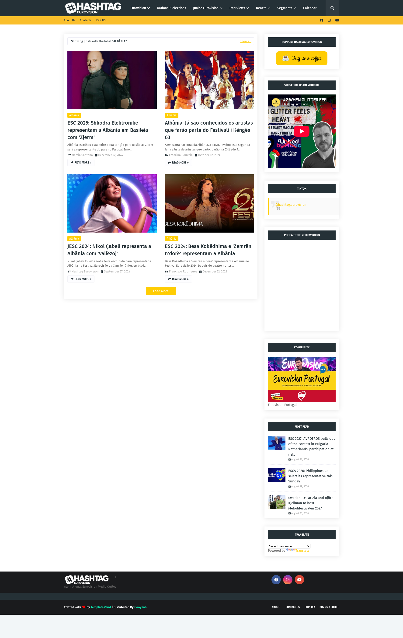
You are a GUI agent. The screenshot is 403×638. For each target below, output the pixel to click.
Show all (245, 41)
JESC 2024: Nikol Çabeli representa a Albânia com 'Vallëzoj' (109, 250)
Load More (161, 291)
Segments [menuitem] (284, 8)
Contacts (85, 20)
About (276, 607)
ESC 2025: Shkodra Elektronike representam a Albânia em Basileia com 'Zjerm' (107, 130)
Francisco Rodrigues (183, 271)
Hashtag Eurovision (85, 271)
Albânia (74, 115)
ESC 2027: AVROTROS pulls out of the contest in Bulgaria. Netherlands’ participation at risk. (311, 446)
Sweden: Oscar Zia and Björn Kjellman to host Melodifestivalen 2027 (311, 503)
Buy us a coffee (329, 607)
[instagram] (329, 20)
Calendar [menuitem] (310, 8)
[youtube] (336, 20)
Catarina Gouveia (181, 155)
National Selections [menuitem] (171, 8)
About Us (69, 20)
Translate (302, 551)
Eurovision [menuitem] (138, 8)
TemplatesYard (101, 607)
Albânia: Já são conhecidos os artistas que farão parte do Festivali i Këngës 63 (209, 130)
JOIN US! (101, 20)
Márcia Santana (82, 155)
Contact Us (293, 607)
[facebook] (321, 20)
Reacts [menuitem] (261, 8)
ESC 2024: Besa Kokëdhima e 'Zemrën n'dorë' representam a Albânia (208, 250)
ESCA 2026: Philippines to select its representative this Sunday (310, 476)
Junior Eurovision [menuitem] (206, 8)
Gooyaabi (141, 607)
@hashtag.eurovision (290, 205)
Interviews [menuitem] (237, 8)
